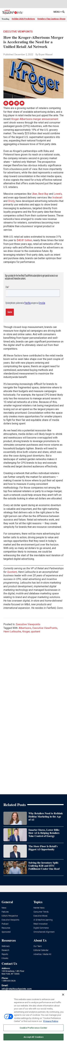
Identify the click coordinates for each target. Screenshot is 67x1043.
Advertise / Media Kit (42, 954)
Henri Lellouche (12, 631)
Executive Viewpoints (18, 31)
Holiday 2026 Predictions (23, 19)
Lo (55, 193)
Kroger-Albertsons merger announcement (34, 119)
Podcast (5, 924)
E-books (5, 958)
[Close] (63, 994)
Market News (39, 908)
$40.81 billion (24, 240)
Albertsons (25, 628)
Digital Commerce (41, 928)
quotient (35, 631)
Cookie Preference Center (33, 1028)
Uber (34, 193)
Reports (5, 954)
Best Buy (43, 193)
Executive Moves (40, 916)
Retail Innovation (41, 924)
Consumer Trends (41, 912)
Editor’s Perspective (10, 916)
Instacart (57, 197)
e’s (60, 193)
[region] (33, 1016)
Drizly (11, 201)
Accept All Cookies (33, 1037)
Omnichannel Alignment (44, 932)
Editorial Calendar (41, 950)
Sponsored (6, 932)
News (4, 908)
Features (5, 912)
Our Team (38, 946)
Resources (6, 928)
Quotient (12, 571)
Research (5, 950)
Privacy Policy (50, 1021)
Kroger (26, 631)
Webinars (6, 946)
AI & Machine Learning (43, 920)
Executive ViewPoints (44, 628)
